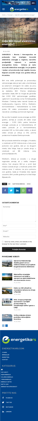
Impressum (5, 355)
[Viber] (29, 191)
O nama (4, 352)
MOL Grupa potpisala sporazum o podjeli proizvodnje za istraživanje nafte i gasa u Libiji (24, 303)
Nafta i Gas (5, 384)
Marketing (5, 357)
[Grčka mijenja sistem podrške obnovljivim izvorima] (7, 317)
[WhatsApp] (23, 191)
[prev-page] (3, 325)
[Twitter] (11, 191)
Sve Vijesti (4, 372)
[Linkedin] (17, 191)
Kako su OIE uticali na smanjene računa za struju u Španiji (24, 290)
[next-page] (6, 325)
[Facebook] (5, 191)
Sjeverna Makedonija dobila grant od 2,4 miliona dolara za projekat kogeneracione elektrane (24, 264)
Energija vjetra (6, 382)
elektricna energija (19, 184)
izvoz (29, 184)
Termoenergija (6, 379)
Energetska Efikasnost (9, 386)
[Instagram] (3, 407)
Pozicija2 (10, 15)
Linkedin (8, 411)
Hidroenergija (6, 374)
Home (4, 15)
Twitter (9, 402)
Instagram (9, 407)
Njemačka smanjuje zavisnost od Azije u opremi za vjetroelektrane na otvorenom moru (24, 277)
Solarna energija (7, 377)
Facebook (9, 398)
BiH (9, 184)
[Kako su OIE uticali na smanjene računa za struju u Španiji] (7, 290)
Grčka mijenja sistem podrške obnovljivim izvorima (22, 317)
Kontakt (5, 359)
